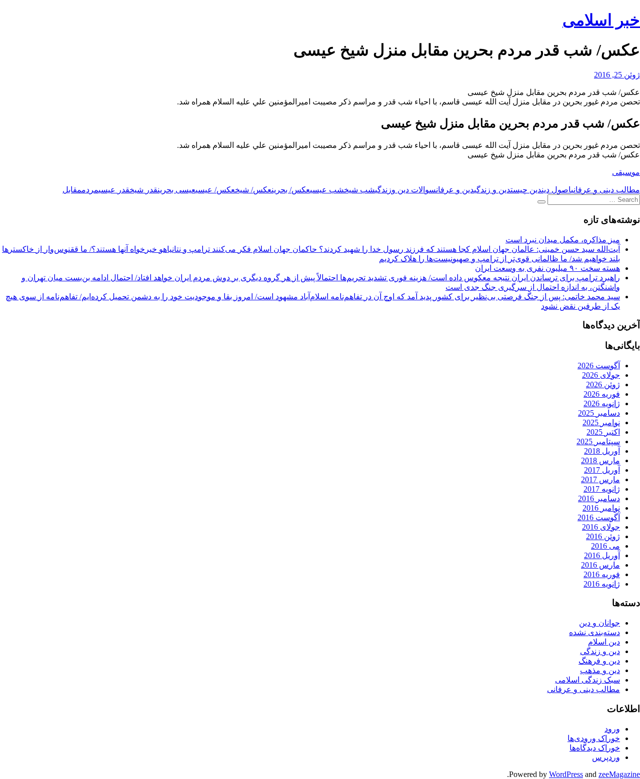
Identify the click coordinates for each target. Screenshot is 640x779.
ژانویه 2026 (602, 403)
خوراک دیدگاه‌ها (595, 748)
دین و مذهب (600, 670)
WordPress (566, 774)
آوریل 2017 (602, 470)
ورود (612, 729)
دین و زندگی (492, 189)
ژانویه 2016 (602, 584)
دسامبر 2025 (599, 413)
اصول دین (556, 189)
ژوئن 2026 (603, 384)
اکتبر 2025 (603, 432)
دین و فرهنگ (599, 661)
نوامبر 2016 (601, 508)
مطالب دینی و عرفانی (605, 189)
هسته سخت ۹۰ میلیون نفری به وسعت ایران (547, 268)
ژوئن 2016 (603, 536)
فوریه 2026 (602, 394)
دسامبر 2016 (599, 498)
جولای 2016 (601, 527)
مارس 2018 (600, 460)
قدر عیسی (114, 189)
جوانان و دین (599, 623)
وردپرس (606, 757)
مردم (90, 189)
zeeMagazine (619, 774)
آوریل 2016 (602, 555)
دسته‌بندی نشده (594, 632)
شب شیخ (359, 189)
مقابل (72, 189)
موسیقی (626, 172)
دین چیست (526, 189)
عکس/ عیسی (215, 189)
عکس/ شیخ (253, 189)
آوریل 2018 (602, 451)
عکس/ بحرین (291, 189)
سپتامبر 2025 (598, 441)
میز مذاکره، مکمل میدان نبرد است (563, 239)
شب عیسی (327, 189)
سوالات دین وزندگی (405, 189)
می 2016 (605, 546)
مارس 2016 (600, 565)
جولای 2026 (601, 375)
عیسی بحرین (177, 189)
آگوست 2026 (599, 365)
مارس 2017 (600, 479)
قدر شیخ (144, 189)
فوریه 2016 (602, 574)
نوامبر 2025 (601, 422)
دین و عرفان (455, 189)
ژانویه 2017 (602, 489)
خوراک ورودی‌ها (594, 738)
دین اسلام (604, 642)
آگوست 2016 (599, 517)
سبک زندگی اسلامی (587, 680)
